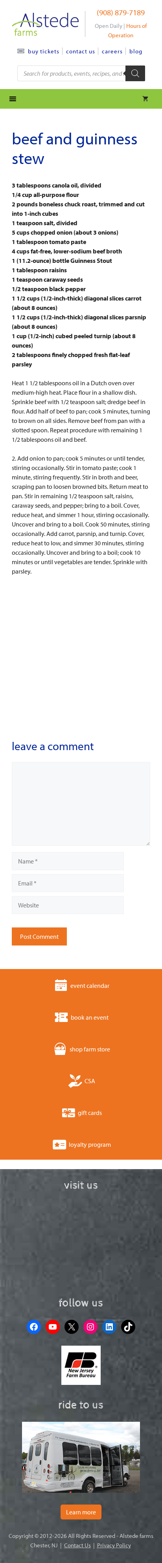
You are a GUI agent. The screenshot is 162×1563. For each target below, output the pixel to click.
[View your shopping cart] (145, 99)
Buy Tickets (43, 51)
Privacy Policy (114, 1545)
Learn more (81, 1512)
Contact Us (80, 51)
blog (135, 51)
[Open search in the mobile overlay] (81, 73)
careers (112, 51)
